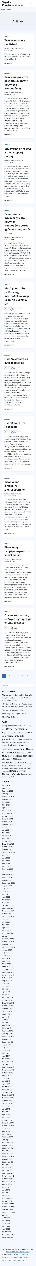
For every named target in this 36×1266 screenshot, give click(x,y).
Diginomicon (17, 739)
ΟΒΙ (8, 771)
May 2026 (6, 785)
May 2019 (6, 989)
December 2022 (8, 875)
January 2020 (7, 969)
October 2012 (7, 1145)
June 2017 (6, 1050)
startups (6, 759)
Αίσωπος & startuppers (8, 765)
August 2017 (7, 1045)
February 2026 (7, 791)
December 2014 (8, 1123)
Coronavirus (23, 733)
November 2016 (8, 1070)
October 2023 (7, 849)
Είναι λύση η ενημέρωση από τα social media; (16, 551)
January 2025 (7, 816)
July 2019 (5, 983)
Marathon (15, 752)
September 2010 (8, 1181)
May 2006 (6, 1226)
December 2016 (8, 1067)
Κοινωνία (4, 771)
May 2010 (6, 1193)
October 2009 (7, 1209)
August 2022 (7, 886)
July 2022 (5, 889)
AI (20, 726)
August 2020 (7, 950)
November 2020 (8, 942)
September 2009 (8, 1212)
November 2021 (8, 911)
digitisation (5, 745)
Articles (7, 36)
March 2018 (6, 1028)
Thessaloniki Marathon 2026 (12, 710)
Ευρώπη (29, 768)
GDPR (24, 748)
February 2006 (7, 1234)
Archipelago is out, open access (14, 714)
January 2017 (7, 1064)
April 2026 (6, 788)
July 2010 (5, 1187)
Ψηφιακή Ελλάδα (27, 774)
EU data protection (14, 749)
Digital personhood (22, 742)
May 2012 (5, 1151)
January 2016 (7, 1092)
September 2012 (8, 1148)
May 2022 (6, 894)
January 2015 (7, 1120)
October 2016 (7, 1073)
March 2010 (6, 1195)
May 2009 (6, 1221)
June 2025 (6, 802)
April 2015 (6, 1114)
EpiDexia (12, 745)
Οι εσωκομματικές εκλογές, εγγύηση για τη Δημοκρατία (18, 619)
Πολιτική (13, 771)
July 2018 (5, 1017)
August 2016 (7, 1075)
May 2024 (6, 833)
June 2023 (6, 858)
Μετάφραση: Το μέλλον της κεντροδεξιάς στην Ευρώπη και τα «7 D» (17, 296)
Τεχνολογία (18, 774)
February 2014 (7, 1137)
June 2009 (6, 1218)
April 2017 (6, 1056)
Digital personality (8, 742)
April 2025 (6, 808)
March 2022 (6, 900)
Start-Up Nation (15, 756)
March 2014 (6, 1134)
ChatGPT (10, 733)
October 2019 (7, 978)
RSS (24, 1260)
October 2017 (7, 1039)
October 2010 (7, 1179)
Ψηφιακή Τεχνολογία (8, 777)
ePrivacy (20, 745)
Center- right (13, 729)
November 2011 (8, 1156)
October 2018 (7, 1008)
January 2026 (7, 794)
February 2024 (7, 838)
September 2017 (8, 1042)
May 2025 (6, 805)
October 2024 (7, 824)
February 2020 (7, 967)
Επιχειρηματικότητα (8, 768)
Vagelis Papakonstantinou (14, 48)
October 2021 (7, 914)
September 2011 (8, 1162)
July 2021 (5, 919)
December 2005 (8, 1237)
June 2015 (6, 1109)
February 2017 (7, 1061)
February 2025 (7, 813)
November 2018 (8, 1006)
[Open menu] (32, 3)
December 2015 (8, 1095)
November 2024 (8, 822)
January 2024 (7, 841)
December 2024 (8, 819)
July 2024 (6, 827)
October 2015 (7, 1101)
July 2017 (5, 1048)
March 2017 (6, 1059)
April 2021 (6, 928)
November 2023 (8, 847)
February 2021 (7, 933)
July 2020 (6, 953)
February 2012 (7, 1154)
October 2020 (7, 944)
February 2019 (7, 997)
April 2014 (6, 1131)
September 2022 (8, 883)
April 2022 (6, 897)
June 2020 (6, 956)
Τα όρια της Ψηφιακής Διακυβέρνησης (14, 485)
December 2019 (8, 972)
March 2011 (6, 1168)
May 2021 (5, 925)
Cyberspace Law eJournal (12, 1260)
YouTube (13, 1257)
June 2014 (6, 1128)
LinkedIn (5, 1257)
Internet (6, 752)
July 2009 (6, 1215)
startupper (28, 756)
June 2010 (6, 1190)
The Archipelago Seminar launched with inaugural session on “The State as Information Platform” (17, 697)
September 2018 (8, 1011)
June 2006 (6, 1223)
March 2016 (6, 1087)
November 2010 (8, 1176)
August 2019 (7, 981)
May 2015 (5, 1112)
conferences (15, 733)
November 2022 (8, 877)
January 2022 (7, 905)
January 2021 (7, 936)
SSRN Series (23, 1257)
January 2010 (7, 1201)
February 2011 (7, 1170)
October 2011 (7, 1159)
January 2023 (7, 872)
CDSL (4, 729)
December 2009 (8, 1204)
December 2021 (8, 908)
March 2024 (6, 836)
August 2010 (7, 1184)
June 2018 (6, 1020)
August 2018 (7, 1014)
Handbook (30, 749)
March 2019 (6, 995)
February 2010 (7, 1198)
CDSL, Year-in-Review (10, 717)
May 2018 (5, 1022)
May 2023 (6, 861)
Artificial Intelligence (27, 726)
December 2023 (8, 844)
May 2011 (5, 1165)
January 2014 (7, 1140)
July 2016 (5, 1078)
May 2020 (6, 958)
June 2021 (6, 922)
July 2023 (6, 855)
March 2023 (6, 866)
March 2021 (6, 930)
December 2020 (8, 939)
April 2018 (6, 1025)
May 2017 (5, 1053)
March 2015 (6, 1117)
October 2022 (7, 880)
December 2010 (8, 1173)
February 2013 (7, 1142)
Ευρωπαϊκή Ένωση (20, 768)
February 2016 (7, 1089)
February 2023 (7, 869)
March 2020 (6, 964)
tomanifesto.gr (24, 762)
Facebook (24, 1254)
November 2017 (8, 1036)
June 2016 (6, 1081)
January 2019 (7, 1000)
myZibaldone (23, 753)
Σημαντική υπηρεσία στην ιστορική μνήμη (17, 152)
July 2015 (5, 1106)
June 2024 (6, 830)
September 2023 (8, 852)
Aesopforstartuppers (11, 726)
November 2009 (8, 1207)
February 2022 (7, 902)
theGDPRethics (16, 759)
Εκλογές (18, 765)
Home (2, 10)
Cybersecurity (12, 736)
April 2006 (6, 1229)
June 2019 (6, 986)
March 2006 (6, 1232)
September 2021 (8, 916)
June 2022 (6, 891)
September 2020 (8, 947)
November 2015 (8, 1098)
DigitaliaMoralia (27, 739)
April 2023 (6, 863)
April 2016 (6, 1084)
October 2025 (7, 799)
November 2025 (8, 796)
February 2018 (7, 1031)
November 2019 (8, 975)
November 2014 (8, 1126)
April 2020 (6, 961)
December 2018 (8, 1003)
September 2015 (8, 1103)
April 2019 (6, 992)
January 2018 (7, 1034)
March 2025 (6, 810)
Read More (9, 63)
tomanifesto (9, 762)
